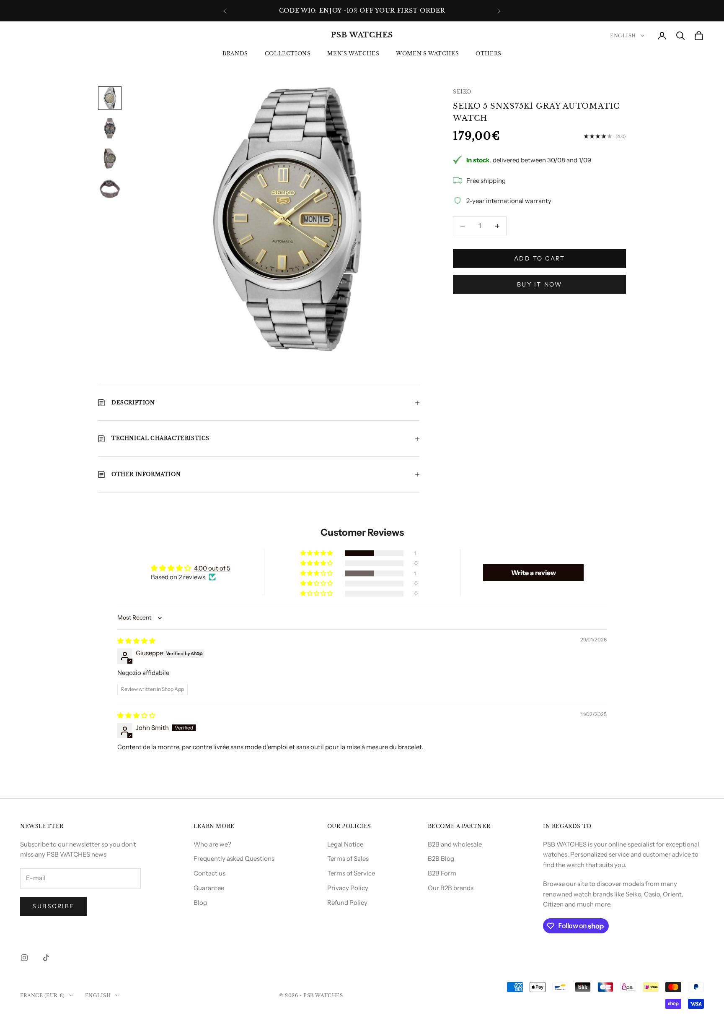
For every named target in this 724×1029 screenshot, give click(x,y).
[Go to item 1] (110, 98)
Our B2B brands (450, 888)
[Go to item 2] (110, 128)
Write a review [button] (533, 572)
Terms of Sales (348, 858)
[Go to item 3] (110, 158)
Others (489, 53)
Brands (235, 53)
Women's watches (427, 53)
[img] (136, 641)
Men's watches (353, 53)
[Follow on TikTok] (46, 957)
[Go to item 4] (110, 189)
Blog (200, 903)
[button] (317, 553)
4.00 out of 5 (212, 568)
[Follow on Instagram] (24, 957)
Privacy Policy (347, 888)
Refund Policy (347, 903)
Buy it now (539, 284)
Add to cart (539, 258)
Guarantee (209, 888)
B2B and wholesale (455, 844)
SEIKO (462, 92)
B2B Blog (441, 858)
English (623, 36)
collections (288, 53)
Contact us (209, 873)
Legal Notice (345, 844)
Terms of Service (351, 873)
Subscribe (53, 906)
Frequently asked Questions (234, 858)
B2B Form (442, 873)
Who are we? (212, 844)
